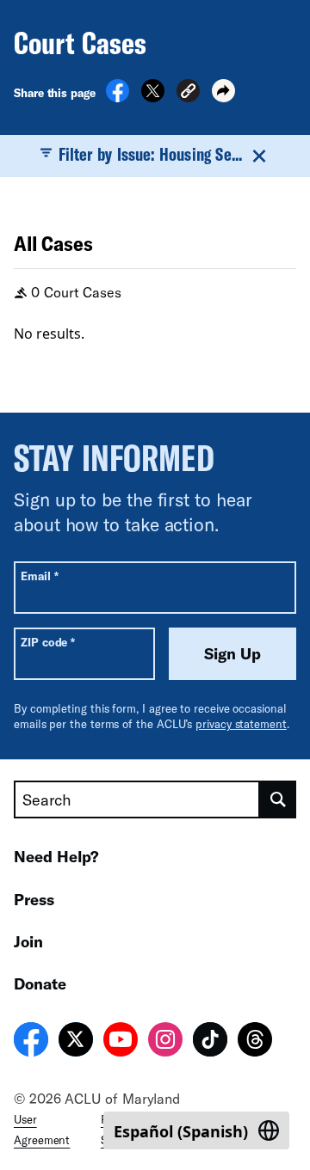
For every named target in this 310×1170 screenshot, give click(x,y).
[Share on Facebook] (117, 97)
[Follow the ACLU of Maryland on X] (76, 1042)
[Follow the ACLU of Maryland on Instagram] (165, 1042)
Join (28, 941)
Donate (40, 983)
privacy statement (241, 724)
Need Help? (56, 856)
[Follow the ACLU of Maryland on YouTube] (120, 1042)
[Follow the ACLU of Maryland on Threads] (255, 1042)
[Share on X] (152, 97)
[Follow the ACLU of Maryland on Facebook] (31, 1042)
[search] (278, 799)
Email (39, 575)
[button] (188, 93)
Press (34, 899)
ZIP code (48, 641)
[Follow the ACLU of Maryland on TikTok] (210, 1042)
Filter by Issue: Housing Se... (150, 154)
